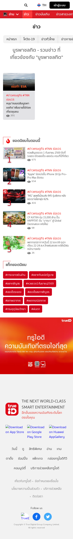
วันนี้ (14, 449)
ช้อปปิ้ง (23, 458)
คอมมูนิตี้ (20, 468)
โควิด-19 (29, 39)
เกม (59, 449)
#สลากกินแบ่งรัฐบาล (42, 275)
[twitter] (48, 517)
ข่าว (26, 14)
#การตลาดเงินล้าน (15, 275)
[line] (25, 517)
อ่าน (11, 14)
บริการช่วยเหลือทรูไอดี (45, 468)
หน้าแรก (11, 39)
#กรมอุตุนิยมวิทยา (15, 309)
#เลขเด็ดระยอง (13, 292)
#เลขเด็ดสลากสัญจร (38, 292)
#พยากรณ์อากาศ (36, 301)
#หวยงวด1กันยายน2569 (40, 283)
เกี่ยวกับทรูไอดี (23, 481)
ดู (23, 449)
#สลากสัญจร (12, 283)
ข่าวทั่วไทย (48, 39)
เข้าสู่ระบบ (59, 5)
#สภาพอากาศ (12, 301)
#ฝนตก (35, 309)
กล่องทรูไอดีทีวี (57, 458)
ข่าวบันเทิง (42, 14)
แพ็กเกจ (37, 458)
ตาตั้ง (9, 458)
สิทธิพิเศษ (35, 449)
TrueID (11, 5)
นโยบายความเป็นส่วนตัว (26, 489)
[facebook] (36, 517)
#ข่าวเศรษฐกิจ (14, 95)
